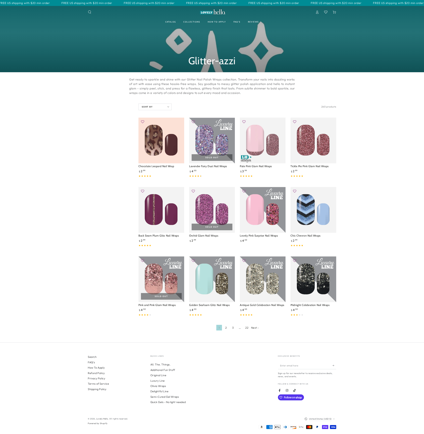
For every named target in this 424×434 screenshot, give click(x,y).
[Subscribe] (334, 365)
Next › (255, 327)
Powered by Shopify (97, 423)
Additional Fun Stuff (162, 370)
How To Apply (96, 367)
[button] (89, 12)
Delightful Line (159, 391)
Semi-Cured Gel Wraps (164, 396)
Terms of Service (98, 383)
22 (246, 327)
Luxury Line (157, 380)
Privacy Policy (96, 378)
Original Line (158, 375)
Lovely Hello (102, 418)
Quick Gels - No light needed (168, 402)
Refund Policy (96, 373)
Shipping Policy (97, 389)
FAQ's (91, 362)
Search (92, 356)
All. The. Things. (160, 364)
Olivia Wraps (158, 386)
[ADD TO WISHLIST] (142, 121)
